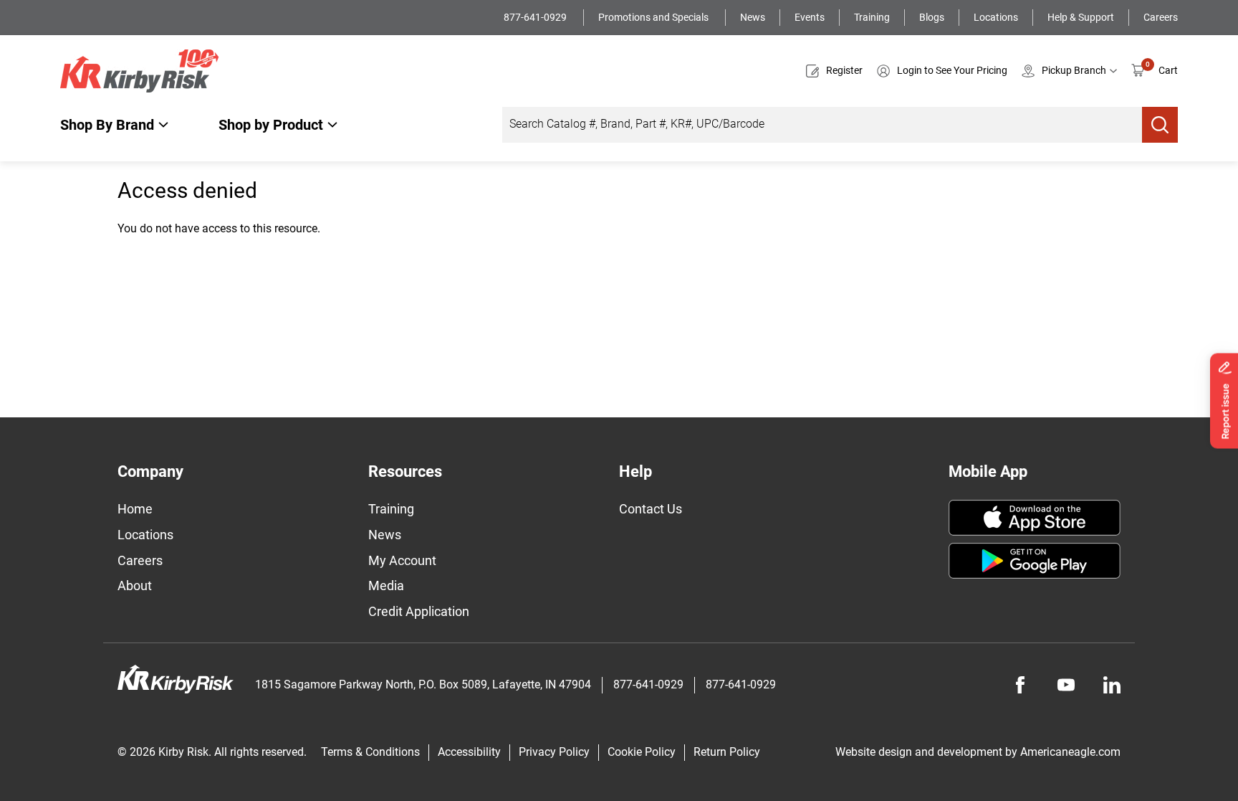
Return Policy (727, 752)
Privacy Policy (554, 752)
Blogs (931, 17)
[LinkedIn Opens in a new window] (1112, 684)
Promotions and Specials (654, 17)
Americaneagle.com (1070, 752)
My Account (402, 560)
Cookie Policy (642, 752)
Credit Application (418, 611)
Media (386, 585)
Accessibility (469, 752)
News (752, 17)
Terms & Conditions (370, 752)
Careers (1160, 17)
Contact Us (650, 508)
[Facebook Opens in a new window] (1020, 684)
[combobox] (822, 125)
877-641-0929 (536, 17)
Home (135, 508)
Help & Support (1080, 17)
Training (872, 17)
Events (810, 17)
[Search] (1160, 125)
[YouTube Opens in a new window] (1066, 684)
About (134, 585)
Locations (996, 17)
